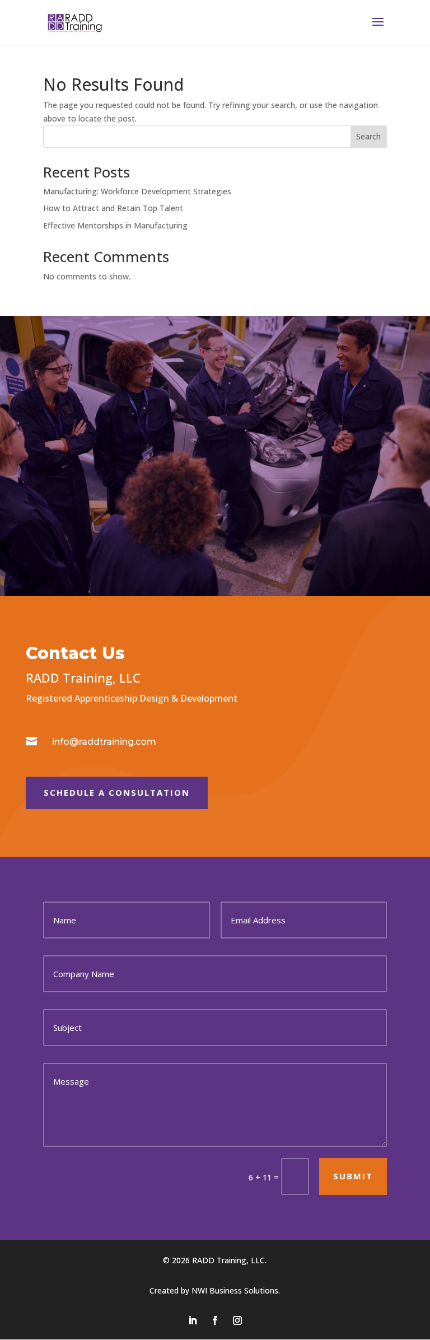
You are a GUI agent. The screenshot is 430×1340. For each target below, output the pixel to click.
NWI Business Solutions (234, 1290)
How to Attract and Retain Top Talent (113, 208)
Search (368, 136)
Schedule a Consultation (117, 792)
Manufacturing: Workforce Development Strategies (137, 191)
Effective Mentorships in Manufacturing (115, 225)
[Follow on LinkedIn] (193, 1320)
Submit (353, 1176)
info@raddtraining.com (104, 741)
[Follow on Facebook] (215, 1320)
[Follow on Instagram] (237, 1320)
